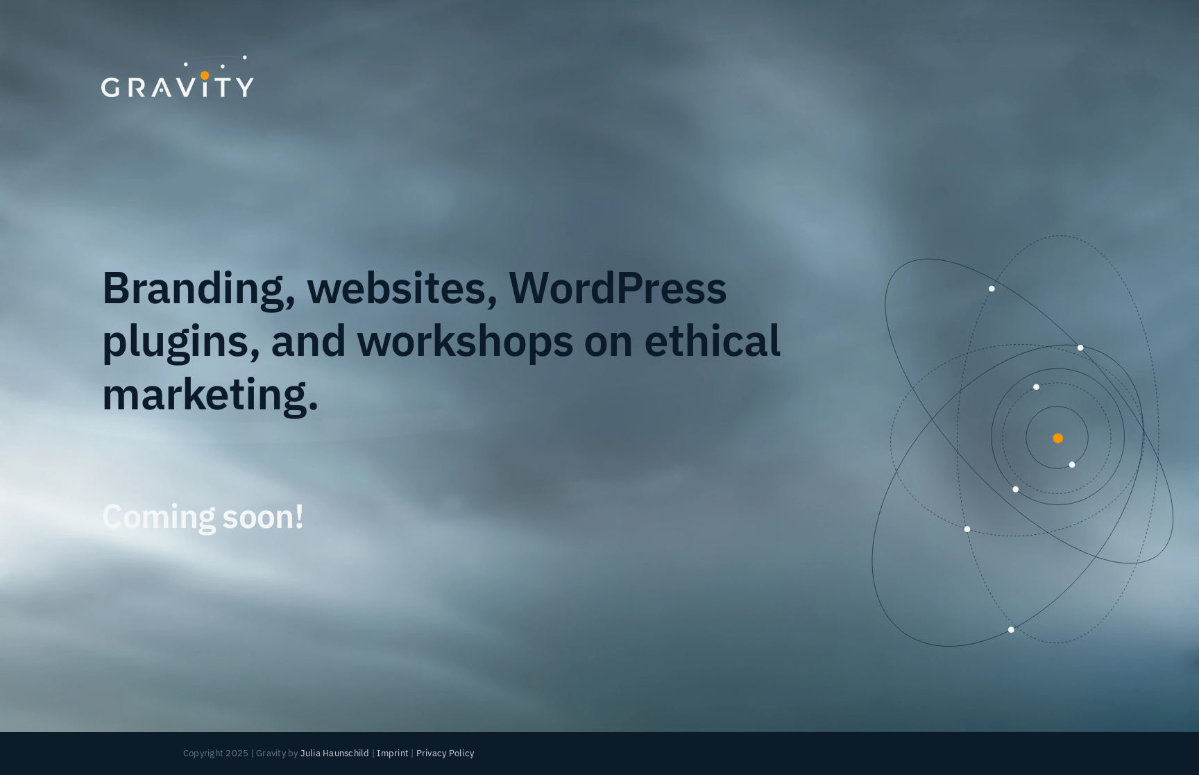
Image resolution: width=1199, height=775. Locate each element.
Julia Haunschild (335, 753)
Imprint (393, 753)
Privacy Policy (445, 753)
